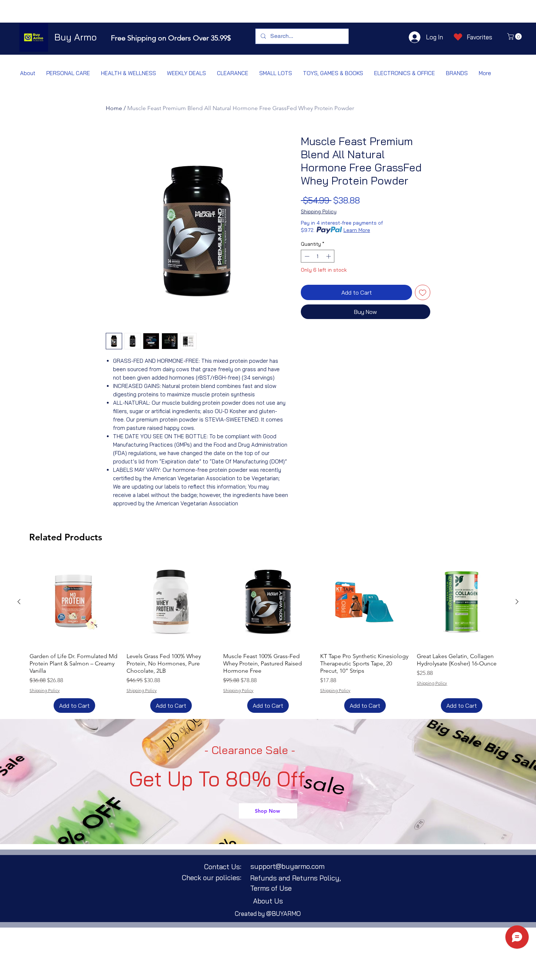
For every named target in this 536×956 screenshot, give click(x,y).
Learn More (356, 230)
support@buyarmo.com (287, 866)
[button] (515, 36)
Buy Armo (75, 37)
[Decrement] (306, 256)
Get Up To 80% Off (217, 779)
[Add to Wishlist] (422, 292)
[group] (268, 635)
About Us (268, 901)
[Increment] (329, 256)
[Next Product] (517, 601)
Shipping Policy (319, 212)
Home (114, 108)
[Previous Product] (19, 601)
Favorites (479, 37)
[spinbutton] (318, 256)
